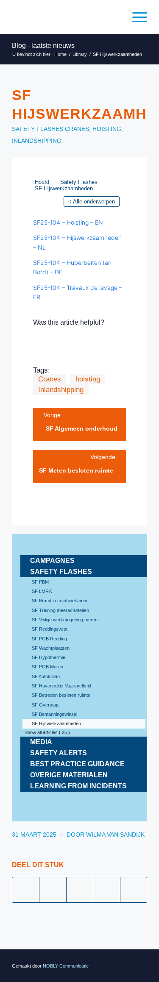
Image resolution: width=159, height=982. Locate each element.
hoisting (106, 129)
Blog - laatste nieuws (43, 45)
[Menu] (135, 17)
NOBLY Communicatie (66, 965)
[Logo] (66, 17)
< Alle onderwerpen (91, 201)
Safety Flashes (37, 129)
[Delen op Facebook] (25, 889)
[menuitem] (135, 17)
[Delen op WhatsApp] (80, 889)
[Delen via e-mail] (133, 889)
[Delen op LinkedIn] (106, 889)
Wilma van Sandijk (115, 835)
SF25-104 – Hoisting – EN (68, 222)
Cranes (77, 129)
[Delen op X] (52, 889)
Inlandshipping (36, 141)
